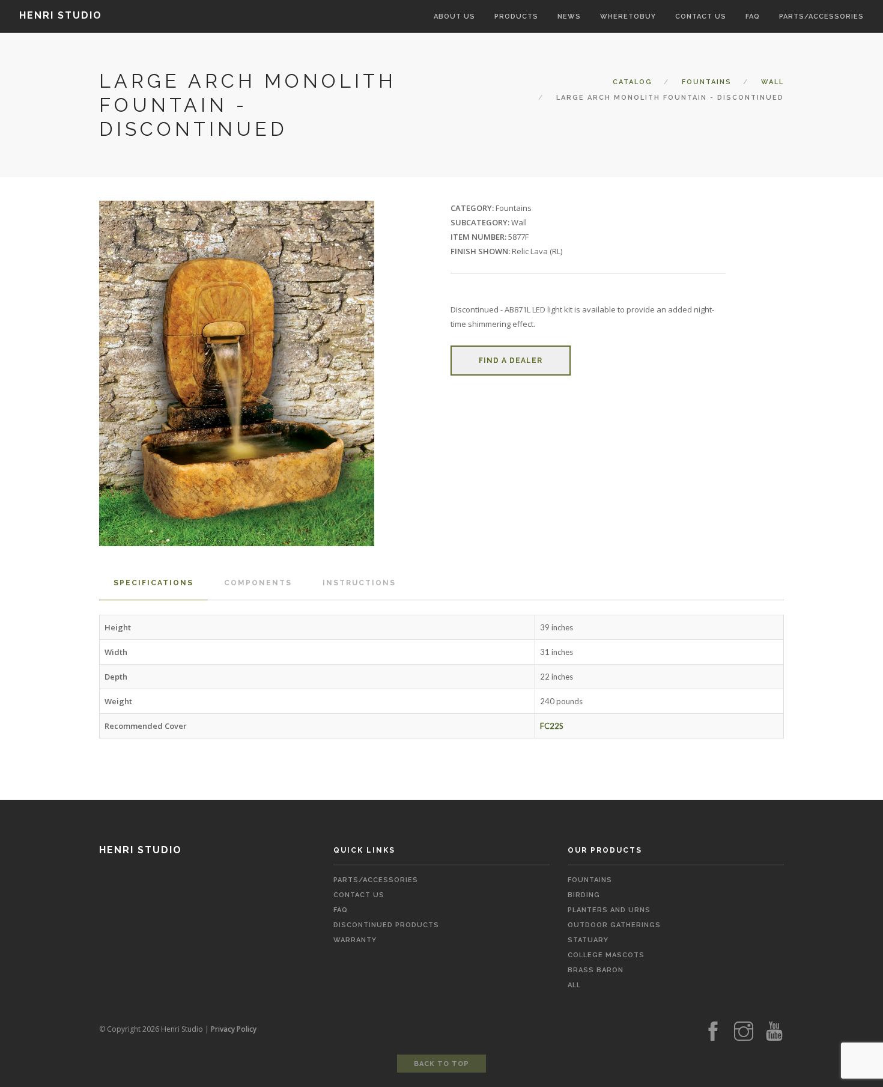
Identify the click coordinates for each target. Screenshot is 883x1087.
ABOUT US (454, 16)
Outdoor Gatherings (614, 925)
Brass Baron (596, 970)
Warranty (355, 940)
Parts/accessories (821, 16)
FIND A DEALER (510, 360)
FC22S (551, 726)
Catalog (632, 82)
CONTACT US (700, 16)
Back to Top (441, 1064)
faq (340, 910)
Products (516, 16)
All (574, 985)
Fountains (707, 82)
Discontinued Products (386, 925)
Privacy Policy (233, 1029)
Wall (772, 82)
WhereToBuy (628, 16)
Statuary (588, 940)
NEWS (569, 16)
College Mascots (606, 955)
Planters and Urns (609, 910)
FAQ (752, 16)
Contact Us (358, 895)
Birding (584, 895)
